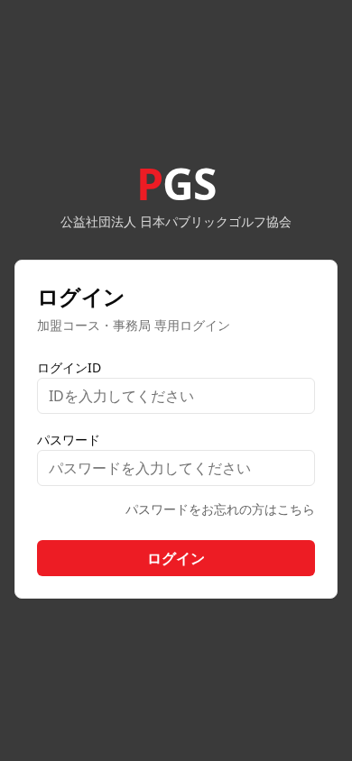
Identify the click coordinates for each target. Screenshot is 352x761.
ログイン (176, 558)
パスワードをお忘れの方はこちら (220, 509)
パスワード (68, 439)
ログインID (69, 367)
